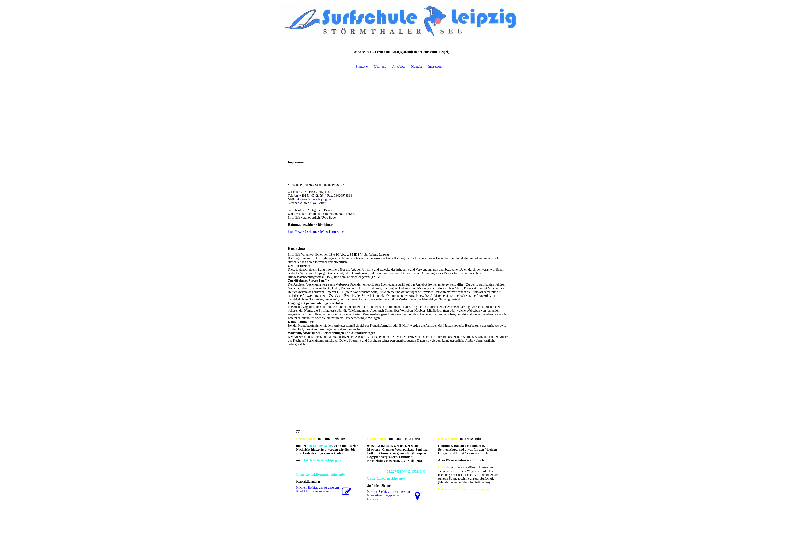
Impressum (435, 66)
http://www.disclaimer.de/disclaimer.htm (316, 231)
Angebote (398, 66)
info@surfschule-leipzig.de (313, 199)
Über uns (380, 66)
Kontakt (416, 66)
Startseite (362, 66)
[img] (399, 21)
